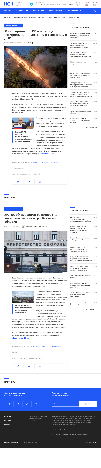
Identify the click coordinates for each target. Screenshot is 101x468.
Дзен (43, 162)
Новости (35, 162)
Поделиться (27, 43)
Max (59, 162)
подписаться (88, 404)
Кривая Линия (55, 11)
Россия (41, 358)
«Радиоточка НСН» (47, 154)
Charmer (94, 442)
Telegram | (54, 162)
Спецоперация (22, 174)
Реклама (7, 424)
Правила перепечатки (12, 442)
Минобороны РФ (34, 174)
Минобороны (33, 358)
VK (47, 162)
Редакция (7, 416)
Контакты (7, 420)
